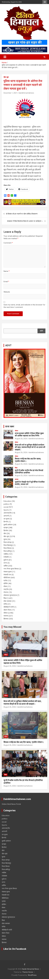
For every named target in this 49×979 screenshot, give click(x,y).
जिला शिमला (7, 548)
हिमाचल (6, 619)
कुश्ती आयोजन (8, 525)
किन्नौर (6, 522)
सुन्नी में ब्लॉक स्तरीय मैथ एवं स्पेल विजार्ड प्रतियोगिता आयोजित (29, 471)
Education (7, 501)
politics (6, 504)
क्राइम (16, 479)
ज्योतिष (6, 554)
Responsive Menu (44, 2)
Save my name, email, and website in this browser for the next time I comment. (24, 306)
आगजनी (6, 516)
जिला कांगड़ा (7, 542)
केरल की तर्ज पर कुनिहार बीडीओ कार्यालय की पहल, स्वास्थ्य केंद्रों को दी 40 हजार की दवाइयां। (30, 447)
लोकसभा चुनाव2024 (10, 595)
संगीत (5, 604)
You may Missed (12, 626)
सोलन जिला (7, 610)
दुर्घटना (6, 560)
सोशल (16, 431)
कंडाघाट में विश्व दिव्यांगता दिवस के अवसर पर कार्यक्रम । (25, 221)
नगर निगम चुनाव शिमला (11, 569)
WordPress (32, 975)
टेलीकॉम (6, 557)
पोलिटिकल (7, 578)
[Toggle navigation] (5, 57)
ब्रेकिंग (6, 583)
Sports (6, 510)
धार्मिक (6, 566)
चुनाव (5, 539)
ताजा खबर (9, 426)
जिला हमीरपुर (8, 551)
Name (7, 271)
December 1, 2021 (10, 93)
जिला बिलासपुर (8, 545)
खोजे (41, 331)
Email (6, 282)
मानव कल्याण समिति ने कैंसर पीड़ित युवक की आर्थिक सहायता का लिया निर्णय (29, 434)
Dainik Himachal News (30, 969)
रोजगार (6, 592)
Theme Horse (27, 972)
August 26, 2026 (21, 439)
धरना (5, 563)
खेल (5, 533)
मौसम (5, 586)
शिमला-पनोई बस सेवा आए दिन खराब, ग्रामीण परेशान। (24, 742)
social (6, 507)
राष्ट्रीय (6, 589)
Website (7, 292)
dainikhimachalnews (26, 93)
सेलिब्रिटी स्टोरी (9, 607)
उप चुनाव (6, 519)
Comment (8, 243)
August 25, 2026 (21, 475)
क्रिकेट (6, 530)
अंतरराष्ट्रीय (8, 513)
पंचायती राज (7, 575)
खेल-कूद (6, 77)
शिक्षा (16, 468)
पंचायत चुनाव (8, 572)
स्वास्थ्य (6, 616)
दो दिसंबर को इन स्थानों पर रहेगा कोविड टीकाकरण (21, 214)
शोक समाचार (8, 601)
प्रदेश (5, 580)
